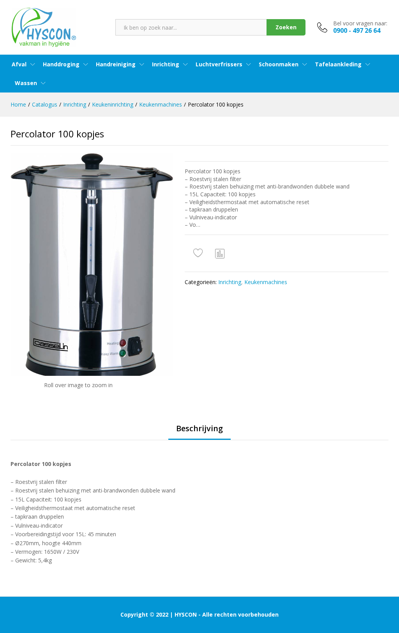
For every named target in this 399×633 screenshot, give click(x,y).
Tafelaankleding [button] (338, 64)
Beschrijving (199, 428)
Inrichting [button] (165, 64)
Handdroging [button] (61, 64)
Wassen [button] (26, 83)
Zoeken (286, 27)
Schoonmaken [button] (278, 64)
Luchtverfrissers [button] (219, 64)
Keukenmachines (265, 282)
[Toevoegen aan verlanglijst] (199, 253)
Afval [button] (19, 64)
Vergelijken (220, 253)
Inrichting (229, 282)
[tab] (199, 432)
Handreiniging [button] (116, 64)
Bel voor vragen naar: (360, 23)
